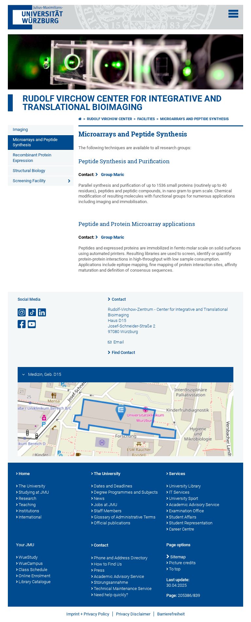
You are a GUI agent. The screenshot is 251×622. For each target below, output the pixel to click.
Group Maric (112, 174)
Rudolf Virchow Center (109, 119)
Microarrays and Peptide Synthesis (35, 142)
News (99, 498)
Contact (119, 299)
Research (27, 498)
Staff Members (108, 510)
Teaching (27, 504)
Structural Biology (29, 170)
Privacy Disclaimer (133, 614)
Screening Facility (29, 180)
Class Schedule (33, 569)
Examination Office (186, 510)
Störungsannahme (111, 582)
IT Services (179, 492)
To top (174, 568)
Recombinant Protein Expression (32, 157)
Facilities (146, 119)
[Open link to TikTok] (32, 312)
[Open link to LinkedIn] (42, 312)
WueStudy (28, 557)
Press (99, 570)
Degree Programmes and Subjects (126, 492)
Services (177, 473)
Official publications (112, 522)
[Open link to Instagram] (22, 312)
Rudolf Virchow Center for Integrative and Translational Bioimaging (122, 103)
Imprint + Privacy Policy (87, 614)
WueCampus (31, 563)
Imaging (20, 129)
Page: (171, 595)
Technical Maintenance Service (123, 588)
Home (24, 473)
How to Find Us (108, 564)
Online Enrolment (34, 575)
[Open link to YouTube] (32, 324)
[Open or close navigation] (233, 14)
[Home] (80, 119)
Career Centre (181, 529)
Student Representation (190, 522)
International (30, 517)
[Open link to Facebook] (22, 324)
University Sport (183, 498)
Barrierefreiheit (171, 614)
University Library (185, 486)
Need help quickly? (111, 594)
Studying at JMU (34, 492)
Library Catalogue (35, 581)
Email (118, 342)
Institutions (29, 510)
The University (32, 486)
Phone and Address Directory (120, 557)
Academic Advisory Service (194, 504)
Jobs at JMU (105, 504)
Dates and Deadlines (113, 486)
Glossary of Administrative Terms (125, 517)
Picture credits (182, 562)
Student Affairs (182, 517)
